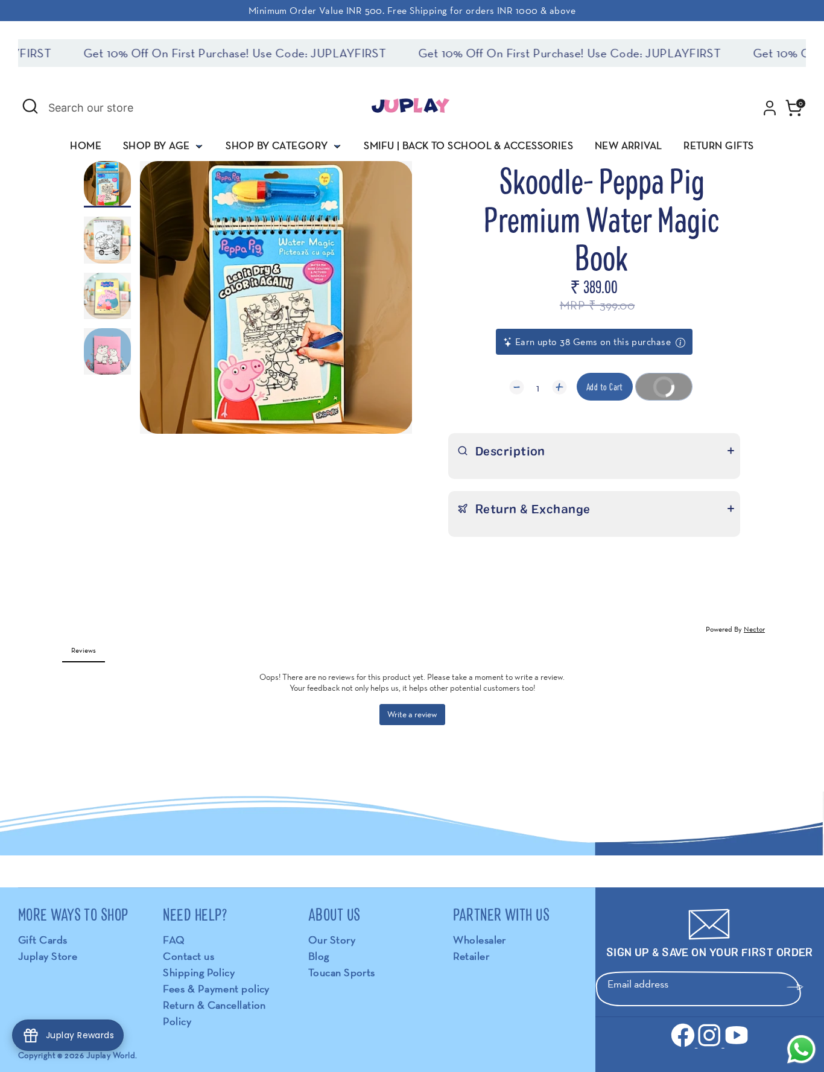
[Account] (770, 108)
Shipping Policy (199, 972)
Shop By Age (157, 145)
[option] (276, 302)
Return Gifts (718, 145)
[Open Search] (30, 106)
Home (85, 145)
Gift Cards (43, 940)
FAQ (174, 940)
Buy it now (659, 390)
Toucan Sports (341, 972)
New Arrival (628, 145)
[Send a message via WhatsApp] (801, 1049)
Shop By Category (278, 145)
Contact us (188, 956)
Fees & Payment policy (216, 988)
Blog (318, 956)
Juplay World (110, 1055)
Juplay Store (47, 956)
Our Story (331, 940)
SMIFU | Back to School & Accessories (468, 145)
